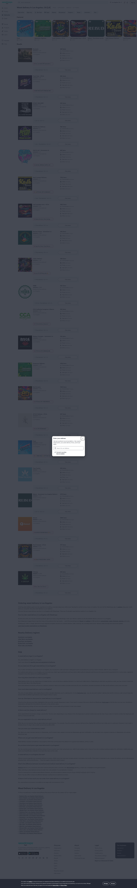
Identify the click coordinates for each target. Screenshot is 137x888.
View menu (68, 70)
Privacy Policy (64, 885)
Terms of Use (56, 885)
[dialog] (68, 883)
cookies (30, 881)
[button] (69, 453)
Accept (113, 883)
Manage (106, 883)
